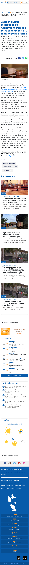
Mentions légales (20, 485)
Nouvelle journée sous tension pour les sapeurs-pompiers (17, 355)
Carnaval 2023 (7, 170)
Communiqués (14, 472)
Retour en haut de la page (11, 322)
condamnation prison (10, 167)
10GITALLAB (22, 563)
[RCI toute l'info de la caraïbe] (5, 2)
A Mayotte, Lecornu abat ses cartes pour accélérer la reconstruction (17, 360)
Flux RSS (3, 474)
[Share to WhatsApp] (26, 58)
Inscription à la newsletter (16, 469)
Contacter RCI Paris (6, 483)
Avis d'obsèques (5, 472)
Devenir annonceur (17, 483)
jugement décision (9, 163)
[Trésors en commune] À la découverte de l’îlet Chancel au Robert (16, 365)
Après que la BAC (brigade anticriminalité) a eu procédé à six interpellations (14, 89)
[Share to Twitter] (23, 58)
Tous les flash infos (14, 375)
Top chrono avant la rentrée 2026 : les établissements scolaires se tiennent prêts (18, 371)
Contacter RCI (16, 480)
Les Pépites (22, 472)
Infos (2, 469)
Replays (6, 469)
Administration (5, 488)
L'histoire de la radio (6, 480)
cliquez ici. (12, 156)
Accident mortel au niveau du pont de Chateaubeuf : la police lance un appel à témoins (17, 350)
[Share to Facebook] (19, 58)
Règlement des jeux (15, 488)
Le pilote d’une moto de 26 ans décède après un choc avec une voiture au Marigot (16, 344)
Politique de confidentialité (8, 485)
